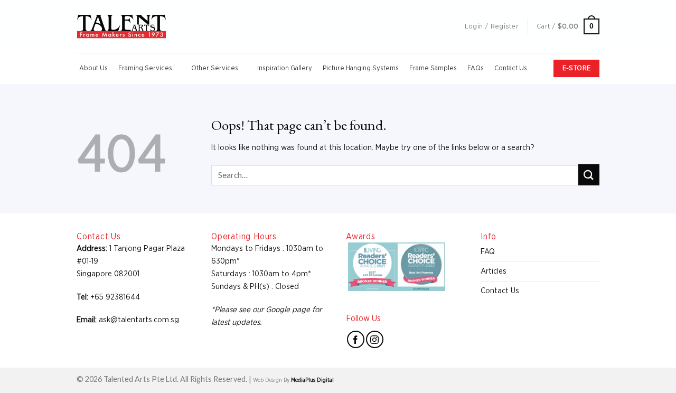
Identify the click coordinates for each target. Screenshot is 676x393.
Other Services (214, 68)
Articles (493, 271)
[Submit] (588, 174)
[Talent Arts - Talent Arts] (121, 26)
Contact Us (510, 68)
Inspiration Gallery (284, 68)
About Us (93, 68)
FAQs (475, 68)
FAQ (488, 252)
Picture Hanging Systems (361, 68)
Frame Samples (433, 68)
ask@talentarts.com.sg (139, 320)
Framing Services (145, 68)
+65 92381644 (115, 297)
